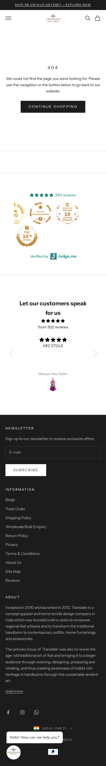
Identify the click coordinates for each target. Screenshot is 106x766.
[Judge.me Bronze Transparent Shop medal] (40, 213)
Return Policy (16, 535)
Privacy (11, 544)
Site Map (13, 571)
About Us (13, 562)
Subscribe (25, 470)
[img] (53, 321)
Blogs (10, 499)
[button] (12, 353)
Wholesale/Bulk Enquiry (25, 526)
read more (14, 691)
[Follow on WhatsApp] (36, 712)
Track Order (15, 508)
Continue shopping (53, 106)
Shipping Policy (18, 517)
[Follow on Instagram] (22, 712)
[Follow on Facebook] (8, 712)
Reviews (12, 580)
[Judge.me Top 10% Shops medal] (27, 236)
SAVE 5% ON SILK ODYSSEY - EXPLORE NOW (53, 5)
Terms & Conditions (22, 553)
